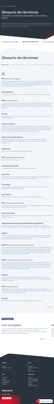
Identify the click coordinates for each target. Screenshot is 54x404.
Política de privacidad (32, 379)
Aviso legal (30, 377)
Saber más (42, 339)
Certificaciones (5, 382)
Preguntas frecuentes (32, 385)
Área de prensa (31, 370)
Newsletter (30, 366)
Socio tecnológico (6, 380)
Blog (29, 369)
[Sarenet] (7, 390)
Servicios (4, 379)
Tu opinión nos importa (33, 367)
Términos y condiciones (33, 380)
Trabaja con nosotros (6, 367)
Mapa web (30, 384)
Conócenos (4, 377)
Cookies (29, 382)
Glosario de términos (12, 6)
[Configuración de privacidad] (2, 401)
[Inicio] (1, 6)
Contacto (4, 366)
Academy (5, 6)
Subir (49, 307)
